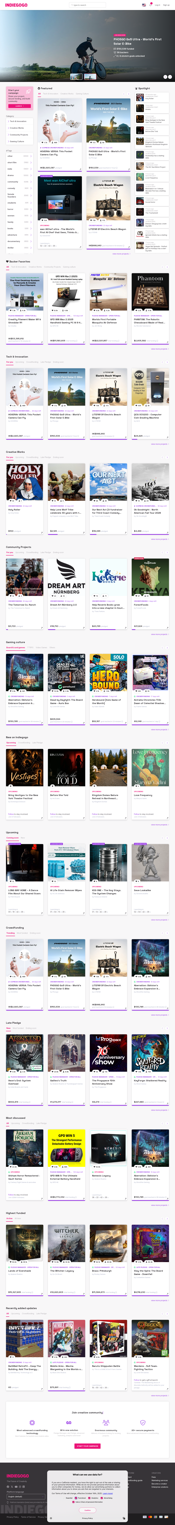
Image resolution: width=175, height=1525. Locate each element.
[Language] (144, 5)
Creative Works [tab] (67, 94)
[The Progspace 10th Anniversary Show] (108, 1053)
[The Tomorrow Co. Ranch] (24, 577)
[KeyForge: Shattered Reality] (150, 1053)
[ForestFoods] (150, 577)
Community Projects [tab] (52, 267)
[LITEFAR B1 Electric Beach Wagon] (108, 198)
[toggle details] (81, 171)
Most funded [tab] (22, 933)
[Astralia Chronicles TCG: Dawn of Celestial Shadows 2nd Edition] (150, 672)
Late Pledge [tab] (46, 362)
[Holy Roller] (24, 482)
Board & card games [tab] (15, 647)
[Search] (72, 5)
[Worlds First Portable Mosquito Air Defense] (108, 292)
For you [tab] (9, 362)
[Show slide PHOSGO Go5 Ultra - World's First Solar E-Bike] (90, 77)
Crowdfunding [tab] (32, 362)
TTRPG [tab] (30, 647)
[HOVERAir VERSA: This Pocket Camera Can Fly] (60, 120)
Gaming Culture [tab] (82, 94)
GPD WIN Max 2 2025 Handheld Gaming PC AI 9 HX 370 (66, 322)
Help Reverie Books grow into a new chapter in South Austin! (108, 608)
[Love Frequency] (150, 767)
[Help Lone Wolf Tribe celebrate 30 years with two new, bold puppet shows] (66, 482)
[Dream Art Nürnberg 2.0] (66, 577)
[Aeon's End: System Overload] (24, 1053)
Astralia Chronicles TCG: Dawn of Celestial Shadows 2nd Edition (149, 703)
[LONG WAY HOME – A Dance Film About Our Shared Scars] (24, 862)
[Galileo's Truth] (66, 1053)
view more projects (120, 254)
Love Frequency (143, 795)
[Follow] (10, 786)
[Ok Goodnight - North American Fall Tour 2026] (150, 482)
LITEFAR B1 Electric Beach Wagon (107, 229)
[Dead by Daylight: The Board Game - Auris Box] (66, 672)
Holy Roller (14, 509)
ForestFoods (141, 604)
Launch (19, 106)
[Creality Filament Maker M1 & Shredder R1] (24, 292)
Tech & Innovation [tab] (50, 94)
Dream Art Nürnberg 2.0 (63, 604)
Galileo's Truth (58, 1080)
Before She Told (59, 795)
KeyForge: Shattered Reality (150, 1080)
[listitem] (19, 156)
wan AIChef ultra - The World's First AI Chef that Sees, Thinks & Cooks (58, 232)
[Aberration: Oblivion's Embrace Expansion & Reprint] (24, 672)
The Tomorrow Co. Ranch (22, 604)
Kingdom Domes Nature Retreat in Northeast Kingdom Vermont (105, 798)
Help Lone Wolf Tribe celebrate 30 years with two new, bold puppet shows (66, 512)
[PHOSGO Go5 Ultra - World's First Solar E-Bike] (108, 120)
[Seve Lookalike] (150, 862)
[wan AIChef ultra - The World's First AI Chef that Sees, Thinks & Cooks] (60, 198)
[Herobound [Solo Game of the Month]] (108, 672)
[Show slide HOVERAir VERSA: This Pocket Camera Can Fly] (76, 77)
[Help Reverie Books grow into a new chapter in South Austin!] (108, 577)
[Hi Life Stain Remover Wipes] (66, 862)
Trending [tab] (10, 933)
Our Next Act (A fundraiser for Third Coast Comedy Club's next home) (107, 512)
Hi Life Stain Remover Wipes (66, 890)
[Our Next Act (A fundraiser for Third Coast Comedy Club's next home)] (108, 482)
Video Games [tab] (41, 647)
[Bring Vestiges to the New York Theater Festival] (24, 767)
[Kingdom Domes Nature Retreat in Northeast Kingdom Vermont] (108, 767)
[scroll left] (165, 77)
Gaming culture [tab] (69, 267)
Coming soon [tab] (12, 838)
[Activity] (150, 5)
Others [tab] (52, 647)
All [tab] (39, 94)
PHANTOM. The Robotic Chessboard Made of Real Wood (148, 322)
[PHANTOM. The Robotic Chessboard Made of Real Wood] (150, 292)
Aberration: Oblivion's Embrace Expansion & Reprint (20, 703)
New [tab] (23, 838)
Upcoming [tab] (19, 362)
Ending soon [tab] (58, 362)
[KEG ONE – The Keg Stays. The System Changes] (108, 862)
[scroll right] (170, 77)
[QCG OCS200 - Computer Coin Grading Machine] (150, 387)
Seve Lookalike (142, 890)
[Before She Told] (66, 767)
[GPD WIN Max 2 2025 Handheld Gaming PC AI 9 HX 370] (66, 292)
